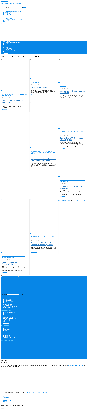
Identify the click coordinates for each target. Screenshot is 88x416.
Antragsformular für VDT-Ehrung (10, 306)
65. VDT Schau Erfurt (36, 151)
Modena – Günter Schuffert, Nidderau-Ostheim (12, 263)
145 (72, 200)
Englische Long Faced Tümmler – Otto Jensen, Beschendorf (43, 159)
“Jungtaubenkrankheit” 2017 (41, 87)
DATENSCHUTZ (7, 400)
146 (74, 200)
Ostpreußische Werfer (65, 133)
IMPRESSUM (6, 399)
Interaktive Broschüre (8, 307)
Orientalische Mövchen (36, 238)
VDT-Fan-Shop (6, 323)
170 (80, 200)
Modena (4, 257)
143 (69, 200)
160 (78, 200)
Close (2, 408)
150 (77, 200)
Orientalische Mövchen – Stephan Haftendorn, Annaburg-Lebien (43, 244)
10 (62, 200)
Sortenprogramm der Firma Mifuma (76, 365)
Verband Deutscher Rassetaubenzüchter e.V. (11, 3)
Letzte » (84, 200)
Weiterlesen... (5, 109)
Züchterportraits (8, 95)
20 (63, 200)
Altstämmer (73, 180)
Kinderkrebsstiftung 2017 (77, 131)
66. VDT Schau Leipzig (7, 94)
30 (65, 200)
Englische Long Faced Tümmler (38, 152)
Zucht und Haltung (35, 82)
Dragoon (15, 94)
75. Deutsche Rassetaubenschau (13, 11)
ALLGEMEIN (63, 86)
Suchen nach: (6, 7)
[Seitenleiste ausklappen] (1, 275)
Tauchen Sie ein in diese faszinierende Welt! (37, 392)
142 (67, 200)
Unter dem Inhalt (4, 1)
